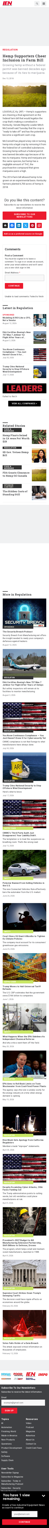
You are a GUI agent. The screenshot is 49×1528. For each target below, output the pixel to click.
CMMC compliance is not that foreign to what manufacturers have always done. (24, 743)
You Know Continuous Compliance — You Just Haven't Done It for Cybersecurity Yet (14, 352)
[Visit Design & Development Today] (6, 1374)
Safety (7, 878)
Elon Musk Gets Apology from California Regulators (23, 1141)
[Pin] (32, 225)
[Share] (12, 225)
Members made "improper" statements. (21, 1146)
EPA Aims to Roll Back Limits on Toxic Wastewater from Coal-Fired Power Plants (24, 1085)
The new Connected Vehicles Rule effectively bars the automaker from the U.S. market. (24, 890)
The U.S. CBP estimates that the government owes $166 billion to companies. (23, 994)
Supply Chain (10, 828)
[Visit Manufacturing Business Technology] (31, 1378)
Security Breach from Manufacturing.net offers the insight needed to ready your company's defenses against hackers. (24, 638)
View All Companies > (24, 403)
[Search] (37, 3)
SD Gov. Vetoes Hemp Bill (16, 454)
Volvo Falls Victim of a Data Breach (20, 1343)
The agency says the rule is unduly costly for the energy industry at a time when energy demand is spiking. (24, 1093)
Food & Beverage (9, 430)
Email (3, 1397)
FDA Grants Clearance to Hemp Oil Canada (16, 474)
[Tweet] (25, 225)
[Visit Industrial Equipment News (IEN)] (31, 1374)
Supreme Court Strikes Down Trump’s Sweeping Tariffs (22, 1294)
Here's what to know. (12, 792)
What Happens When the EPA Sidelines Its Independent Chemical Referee (24, 1037)
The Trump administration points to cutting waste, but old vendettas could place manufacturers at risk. (22, 1196)
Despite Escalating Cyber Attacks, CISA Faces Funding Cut (23, 1188)
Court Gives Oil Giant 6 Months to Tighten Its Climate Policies (24, 937)
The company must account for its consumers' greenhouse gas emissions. (24, 944)
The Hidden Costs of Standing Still (15, 493)
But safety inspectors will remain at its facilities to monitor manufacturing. (21, 690)
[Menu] (43, 3)
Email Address (12, 273)
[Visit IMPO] (43, 1374)
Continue (24, 1522)
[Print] (5, 225)
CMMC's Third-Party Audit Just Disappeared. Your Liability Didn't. (19, 834)
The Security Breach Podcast (18, 631)
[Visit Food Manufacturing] (18, 1374)
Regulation (10, 49)
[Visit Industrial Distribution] (6, 1378)
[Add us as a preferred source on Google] (39, 225)
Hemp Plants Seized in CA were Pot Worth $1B (16, 438)
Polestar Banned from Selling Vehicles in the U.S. (23, 884)
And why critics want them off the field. (21, 1043)
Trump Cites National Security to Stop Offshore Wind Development (16, 369)
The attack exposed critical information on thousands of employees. (22, 1348)
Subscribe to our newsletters (24, 215)
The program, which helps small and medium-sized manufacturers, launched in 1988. (24, 1250)
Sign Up (9, 1410)
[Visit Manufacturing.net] (18, 1378)
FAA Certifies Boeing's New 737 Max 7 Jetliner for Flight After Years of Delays (17, 335)
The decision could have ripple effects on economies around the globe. (22, 1300)
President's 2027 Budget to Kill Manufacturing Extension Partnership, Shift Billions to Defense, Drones (22, 1243)
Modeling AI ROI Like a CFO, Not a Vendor (17, 319)
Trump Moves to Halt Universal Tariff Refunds (22, 987)
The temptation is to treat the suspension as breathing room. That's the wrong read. (23, 840)
